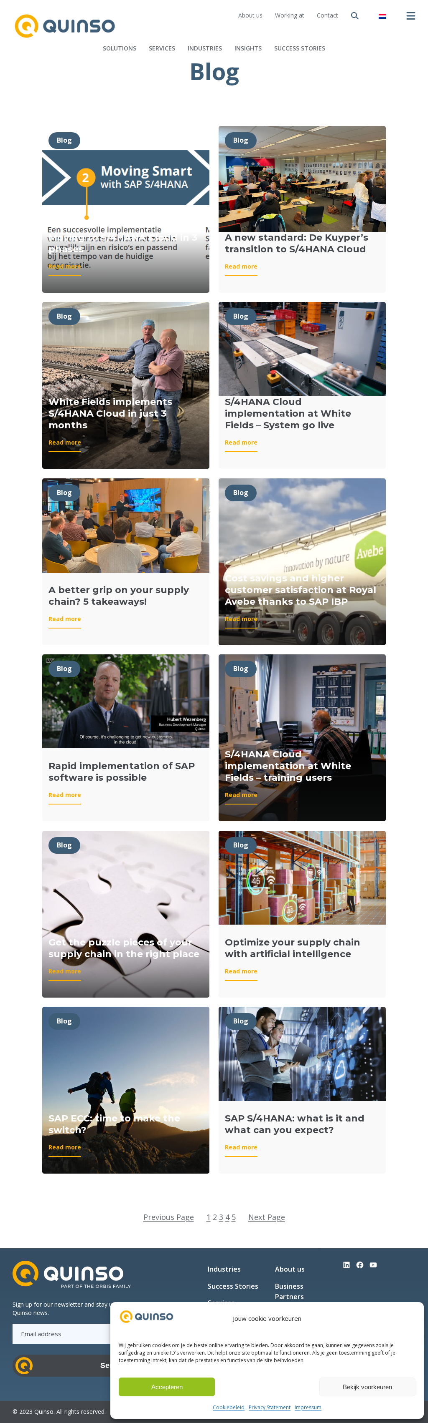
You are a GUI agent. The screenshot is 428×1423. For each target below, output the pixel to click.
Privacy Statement (269, 1407)
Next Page (266, 1217)
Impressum (308, 1407)
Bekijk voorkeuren (367, 1386)
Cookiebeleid (229, 1407)
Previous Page (168, 1217)
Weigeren (267, 1386)
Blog (64, 140)
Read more (64, 269)
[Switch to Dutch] (382, 16)
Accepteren (167, 1386)
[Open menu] (410, 16)
